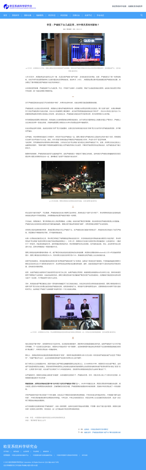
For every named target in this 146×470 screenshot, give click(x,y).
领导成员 (16, 451)
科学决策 (85, 455)
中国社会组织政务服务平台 (20, 455)
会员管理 (26, 451)
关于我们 (6, 451)
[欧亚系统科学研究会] (14, 7)
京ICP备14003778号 (52, 462)
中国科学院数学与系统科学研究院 (67, 455)
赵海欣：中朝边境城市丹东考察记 (96, 429)
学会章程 (36, 451)
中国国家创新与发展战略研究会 (42, 455)
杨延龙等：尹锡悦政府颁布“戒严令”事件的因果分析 (102, 432)
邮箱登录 (46, 451)
